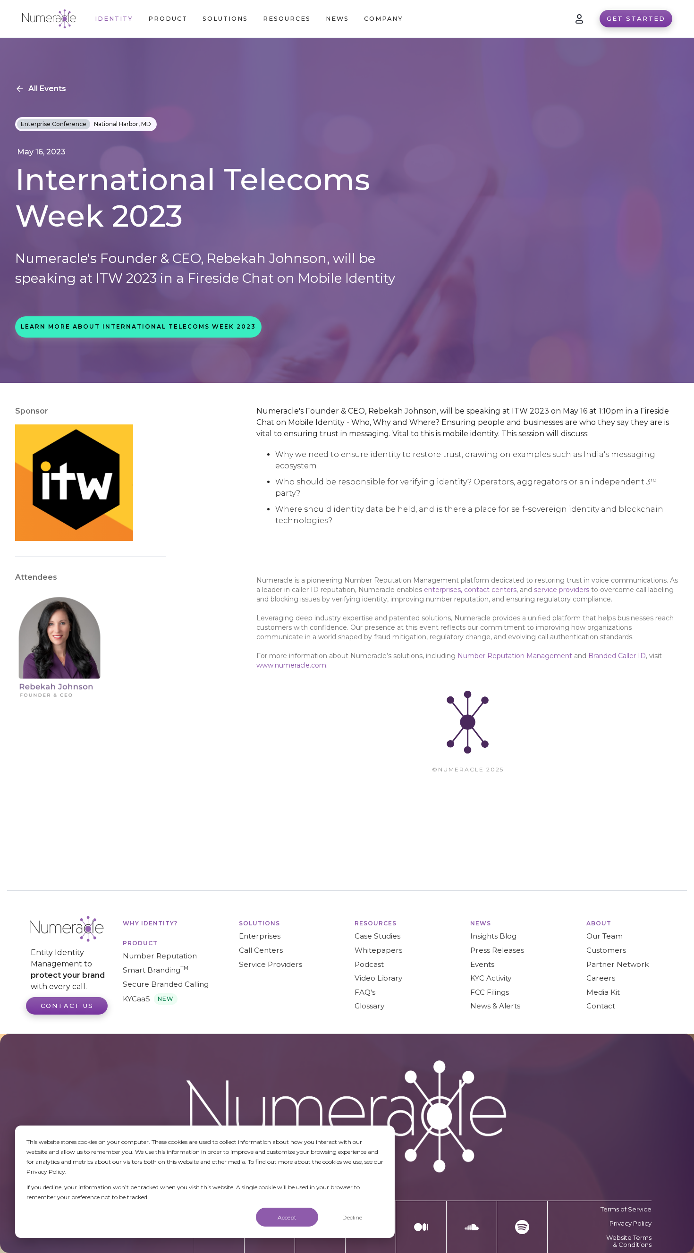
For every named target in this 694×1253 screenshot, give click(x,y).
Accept (287, 1217)
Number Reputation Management (514, 656)
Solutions (259, 923)
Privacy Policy (630, 1223)
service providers (562, 589)
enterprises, (443, 589)
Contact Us (67, 1005)
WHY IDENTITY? (150, 923)
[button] (168, 18)
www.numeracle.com (291, 665)
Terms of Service (626, 1209)
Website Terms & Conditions (629, 1241)
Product (140, 943)
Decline (352, 1217)
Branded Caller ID (617, 656)
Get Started (636, 18)
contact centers (490, 589)
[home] (49, 18)
